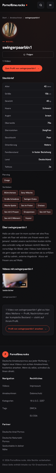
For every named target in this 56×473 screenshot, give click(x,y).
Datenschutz (36, 393)
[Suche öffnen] (40, 5)
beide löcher (8, 290)
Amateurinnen (16, 17)
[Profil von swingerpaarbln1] (9, 29)
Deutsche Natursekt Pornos (14, 439)
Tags (4, 408)
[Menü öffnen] (50, 5)
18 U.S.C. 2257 (37, 400)
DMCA (33, 408)
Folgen (39, 55)
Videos (5, 385)
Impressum (35, 385)
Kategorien (7, 400)
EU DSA (33, 415)
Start (4, 17)
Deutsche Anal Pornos (14, 432)
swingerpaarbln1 (10, 297)
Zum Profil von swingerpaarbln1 (23, 69)
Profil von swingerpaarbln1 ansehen (28, 329)
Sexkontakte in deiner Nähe (14, 447)
